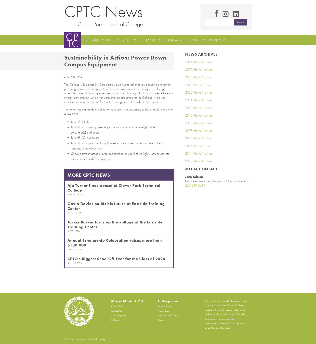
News (192, 40)
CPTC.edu (116, 319)
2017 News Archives (198, 130)
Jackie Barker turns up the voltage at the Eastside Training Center (115, 224)
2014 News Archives (198, 153)
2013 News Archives (198, 161)
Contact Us (116, 310)
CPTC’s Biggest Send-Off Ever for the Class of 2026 (116, 258)
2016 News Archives (198, 138)
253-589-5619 (195, 185)
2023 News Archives (198, 85)
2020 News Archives (198, 108)
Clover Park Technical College (110, 24)
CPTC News (103, 11)
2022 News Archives (198, 92)
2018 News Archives (198, 123)
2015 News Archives (198, 146)
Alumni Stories (128, 40)
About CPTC (117, 306)
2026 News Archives (198, 62)
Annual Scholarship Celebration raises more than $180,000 (114, 243)
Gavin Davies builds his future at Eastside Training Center (116, 206)
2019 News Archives (198, 115)
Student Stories (98, 40)
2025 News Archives (198, 69)
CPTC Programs (118, 315)
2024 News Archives (198, 77)
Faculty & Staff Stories (163, 40)
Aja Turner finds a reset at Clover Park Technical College (113, 188)
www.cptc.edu (215, 40)
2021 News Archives (198, 100)
